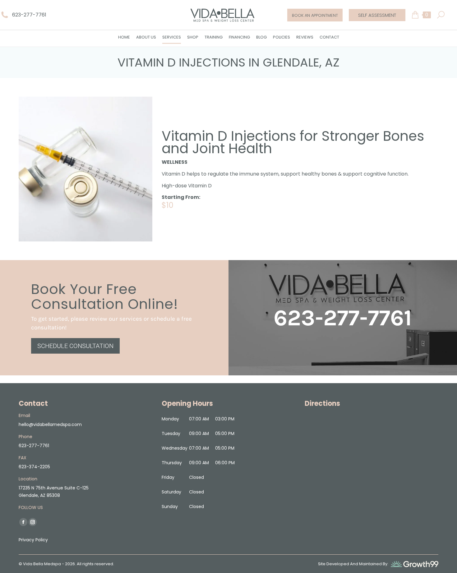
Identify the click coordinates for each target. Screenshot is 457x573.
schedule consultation (75, 345)
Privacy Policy (33, 539)
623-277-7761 (29, 14)
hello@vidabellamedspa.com (50, 424)
